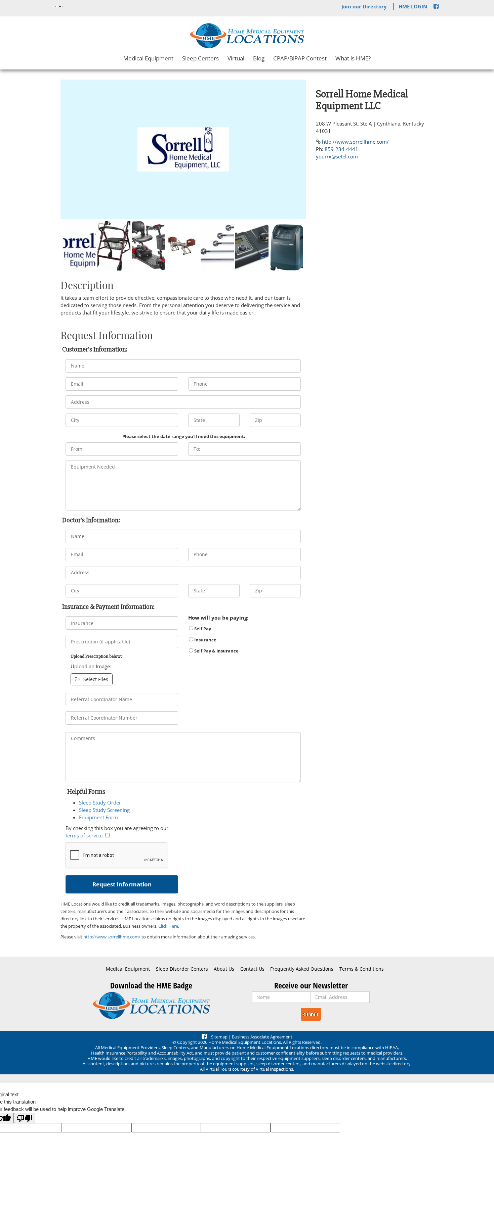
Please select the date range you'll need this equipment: (183, 436)
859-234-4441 (341, 149)
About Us (224, 969)
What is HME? (353, 58)
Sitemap (219, 1037)
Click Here (168, 926)
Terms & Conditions (361, 969)
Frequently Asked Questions (301, 969)
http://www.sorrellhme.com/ (111, 937)
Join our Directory (364, 6)
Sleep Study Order (100, 802)
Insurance (204, 640)
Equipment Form (98, 817)
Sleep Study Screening (104, 810)
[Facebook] (436, 6)
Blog (258, 58)
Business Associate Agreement (262, 1037)
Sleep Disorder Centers (182, 969)
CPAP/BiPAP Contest (300, 58)
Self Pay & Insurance (216, 651)
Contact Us (252, 969)
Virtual (236, 58)
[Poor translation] (24, 1118)
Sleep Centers (200, 58)
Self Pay (202, 629)
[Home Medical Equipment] (151, 1005)
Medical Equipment (148, 58)
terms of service (84, 835)
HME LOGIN (413, 6)
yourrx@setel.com (337, 156)
